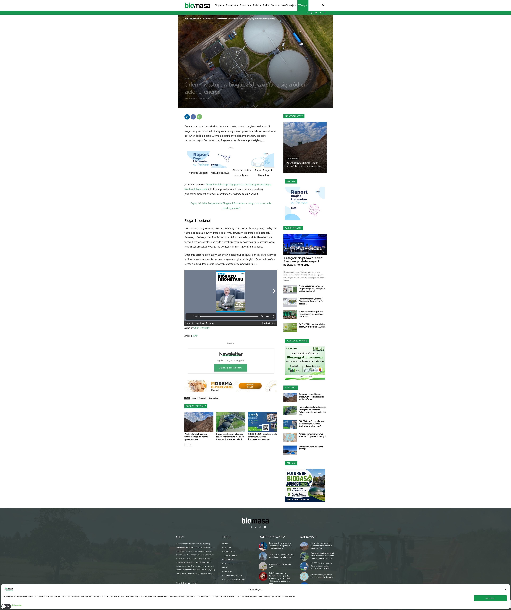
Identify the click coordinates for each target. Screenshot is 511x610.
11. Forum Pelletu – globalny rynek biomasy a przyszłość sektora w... (311, 314)
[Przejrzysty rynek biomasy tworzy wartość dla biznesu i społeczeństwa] (198, 422)
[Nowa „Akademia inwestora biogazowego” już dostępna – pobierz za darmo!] (290, 289)
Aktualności (208, 18)
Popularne (290, 387)
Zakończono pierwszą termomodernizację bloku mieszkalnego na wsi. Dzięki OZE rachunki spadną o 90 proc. (279, 578)
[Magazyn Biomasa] (255, 520)
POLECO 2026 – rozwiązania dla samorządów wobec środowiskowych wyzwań (262, 436)
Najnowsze (308, 537)
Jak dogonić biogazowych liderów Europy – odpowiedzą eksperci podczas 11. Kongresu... (302, 261)
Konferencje (288, 5)
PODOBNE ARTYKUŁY (196, 406)
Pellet (256, 5)
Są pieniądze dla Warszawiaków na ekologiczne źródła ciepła (281, 556)
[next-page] (190, 444)
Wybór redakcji (293, 228)
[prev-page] (186, 444)
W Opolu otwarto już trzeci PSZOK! (311, 448)
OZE (215, 79)
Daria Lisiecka (193, 98)
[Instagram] (311, 13)
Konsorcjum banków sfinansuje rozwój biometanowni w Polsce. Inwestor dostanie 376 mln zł (230, 436)
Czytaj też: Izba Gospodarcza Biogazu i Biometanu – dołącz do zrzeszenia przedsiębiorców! (230, 205)
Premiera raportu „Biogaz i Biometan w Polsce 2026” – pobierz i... (311, 301)
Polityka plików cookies (13, 605)
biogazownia (202, 398)
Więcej (301, 5)
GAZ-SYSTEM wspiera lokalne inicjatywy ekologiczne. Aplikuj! (312, 326)
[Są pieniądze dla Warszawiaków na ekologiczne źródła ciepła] (263, 556)
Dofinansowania (272, 537)
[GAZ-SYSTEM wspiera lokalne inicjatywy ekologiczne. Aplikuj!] (290, 327)
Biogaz (218, 5)
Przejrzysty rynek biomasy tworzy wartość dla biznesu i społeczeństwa (196, 436)
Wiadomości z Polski (224, 79)
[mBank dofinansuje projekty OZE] (263, 566)
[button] (505, 589)
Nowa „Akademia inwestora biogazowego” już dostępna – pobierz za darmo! (312, 288)
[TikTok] (320, 13)
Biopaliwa (209, 79)
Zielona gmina (270, 5)
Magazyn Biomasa (192, 18)
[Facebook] (307, 13)
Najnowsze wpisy (294, 116)
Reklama (291, 181)
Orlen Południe (201, 328)
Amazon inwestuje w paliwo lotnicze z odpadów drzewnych (312, 435)
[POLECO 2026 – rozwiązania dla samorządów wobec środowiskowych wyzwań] (262, 422)
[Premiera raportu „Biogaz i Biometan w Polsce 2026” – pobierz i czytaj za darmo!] (290, 302)
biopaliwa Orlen (214, 398)
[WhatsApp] (199, 116)
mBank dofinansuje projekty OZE (280, 566)
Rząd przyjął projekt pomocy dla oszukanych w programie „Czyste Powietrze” (280, 546)
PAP (195, 336)
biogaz (194, 398)
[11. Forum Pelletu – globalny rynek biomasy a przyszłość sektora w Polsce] (290, 315)
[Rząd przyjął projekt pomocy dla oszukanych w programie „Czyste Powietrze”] (263, 546)
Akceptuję (490, 598)
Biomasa (244, 5)
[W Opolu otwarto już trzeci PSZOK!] (290, 450)
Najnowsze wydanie (297, 341)
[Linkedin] (316, 13)
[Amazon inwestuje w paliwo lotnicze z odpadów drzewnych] (290, 437)
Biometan (231, 5)
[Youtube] (325, 13)
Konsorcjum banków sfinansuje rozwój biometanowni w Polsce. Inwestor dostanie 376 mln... (312, 411)
